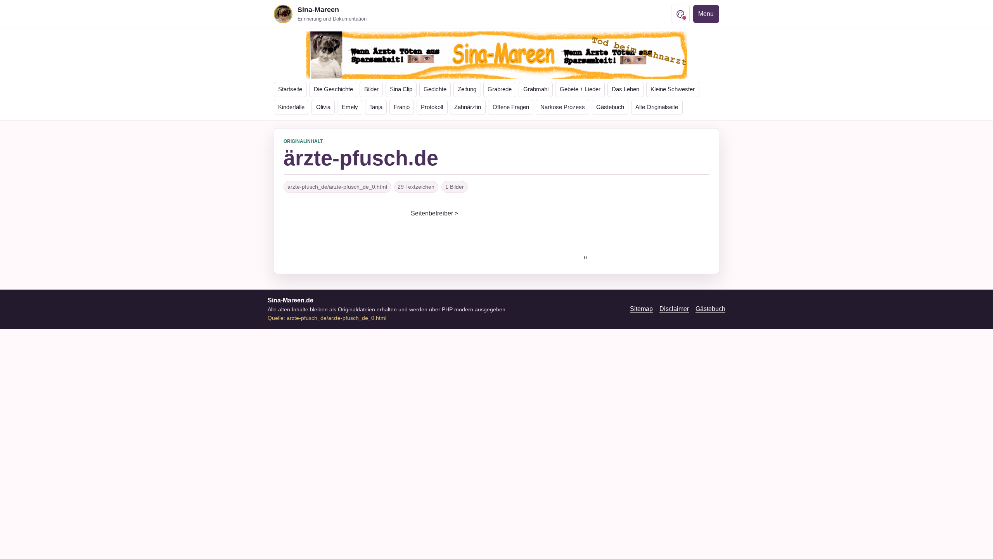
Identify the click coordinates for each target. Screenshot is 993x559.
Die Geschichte (333, 89)
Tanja (375, 107)
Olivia (323, 107)
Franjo (402, 107)
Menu (706, 13)
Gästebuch (610, 107)
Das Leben (625, 89)
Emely (350, 107)
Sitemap (641, 309)
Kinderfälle (291, 107)
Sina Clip (401, 89)
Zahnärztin (467, 107)
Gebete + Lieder (580, 89)
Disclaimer (674, 309)
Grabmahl (535, 89)
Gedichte (435, 89)
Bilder (371, 89)
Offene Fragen (511, 107)
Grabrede (500, 89)
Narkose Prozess (562, 107)
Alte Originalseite (656, 107)
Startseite (290, 89)
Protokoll (432, 107)
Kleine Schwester (672, 89)
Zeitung (467, 89)
